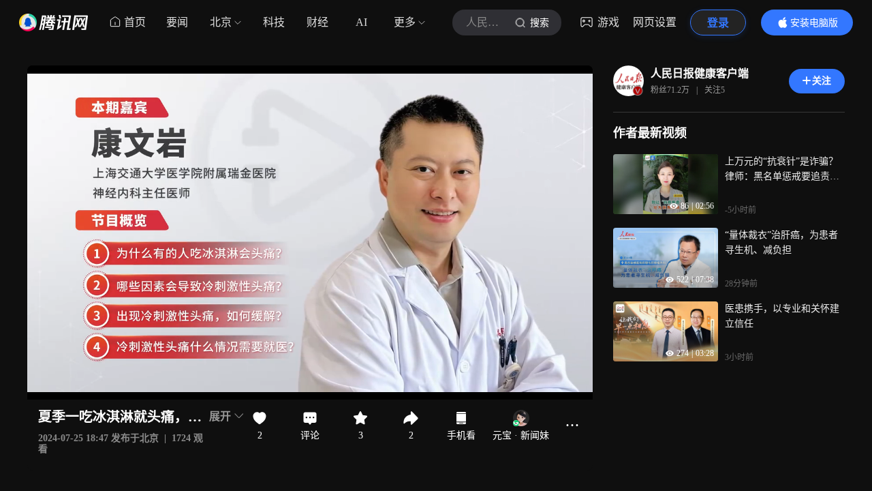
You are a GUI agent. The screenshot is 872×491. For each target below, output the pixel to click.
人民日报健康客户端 (700, 73)
